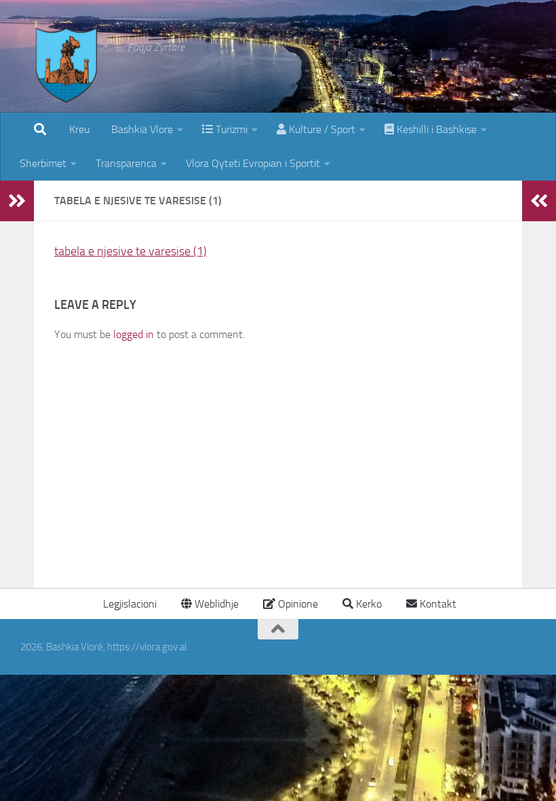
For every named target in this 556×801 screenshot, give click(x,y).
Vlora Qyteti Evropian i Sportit (253, 163)
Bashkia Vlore (140, 129)
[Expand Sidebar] (17, 201)
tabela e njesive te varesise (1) (130, 251)
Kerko (367, 603)
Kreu (79, 129)
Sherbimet (43, 163)
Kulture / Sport (320, 129)
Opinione (296, 603)
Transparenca (126, 163)
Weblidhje (215, 603)
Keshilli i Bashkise (435, 129)
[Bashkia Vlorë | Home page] (67, 78)
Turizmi (230, 129)
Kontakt (436, 603)
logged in (133, 334)
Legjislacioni (128, 603)
